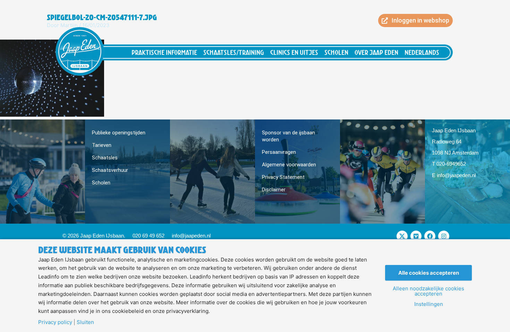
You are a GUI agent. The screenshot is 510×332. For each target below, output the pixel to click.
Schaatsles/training (233, 52)
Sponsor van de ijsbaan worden (288, 136)
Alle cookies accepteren (428, 272)
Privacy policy (55, 322)
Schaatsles (105, 158)
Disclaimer (274, 189)
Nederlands (422, 52)
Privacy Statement (283, 177)
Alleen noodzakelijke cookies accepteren (428, 291)
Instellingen (428, 304)
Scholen (336, 52)
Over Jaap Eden (376, 52)
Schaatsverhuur (110, 170)
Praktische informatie (164, 52)
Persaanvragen (279, 152)
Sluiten (85, 322)
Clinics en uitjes (294, 52)
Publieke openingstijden (118, 133)
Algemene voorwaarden (289, 164)
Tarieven (101, 145)
